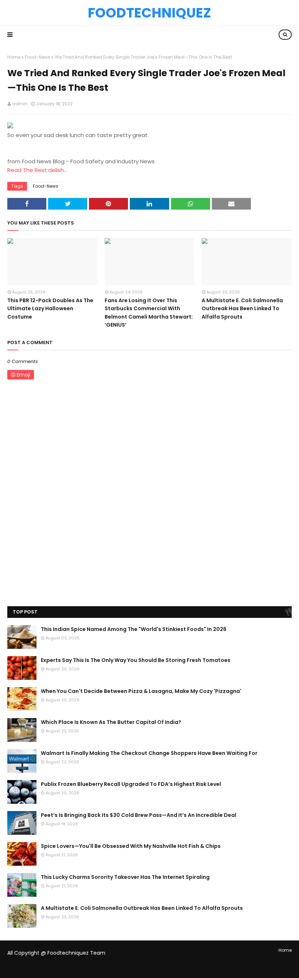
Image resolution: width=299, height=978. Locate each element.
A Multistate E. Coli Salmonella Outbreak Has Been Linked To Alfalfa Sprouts (242, 308)
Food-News (37, 57)
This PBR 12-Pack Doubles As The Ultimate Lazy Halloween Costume (50, 308)
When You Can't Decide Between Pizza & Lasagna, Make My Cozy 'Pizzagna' (141, 691)
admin (19, 104)
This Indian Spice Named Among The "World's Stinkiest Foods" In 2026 (133, 629)
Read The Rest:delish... (37, 170)
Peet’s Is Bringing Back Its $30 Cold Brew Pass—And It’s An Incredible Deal (138, 815)
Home (13, 57)
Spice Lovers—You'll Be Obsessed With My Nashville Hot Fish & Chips (131, 846)
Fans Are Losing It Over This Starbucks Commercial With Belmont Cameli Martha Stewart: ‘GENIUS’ (149, 312)
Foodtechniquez (149, 12)
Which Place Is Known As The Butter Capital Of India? (111, 722)
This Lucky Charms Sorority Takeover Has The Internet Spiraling (125, 877)
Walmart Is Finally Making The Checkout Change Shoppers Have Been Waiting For (149, 753)
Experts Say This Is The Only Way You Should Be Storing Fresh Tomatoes (135, 660)
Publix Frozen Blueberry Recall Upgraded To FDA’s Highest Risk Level (131, 784)
